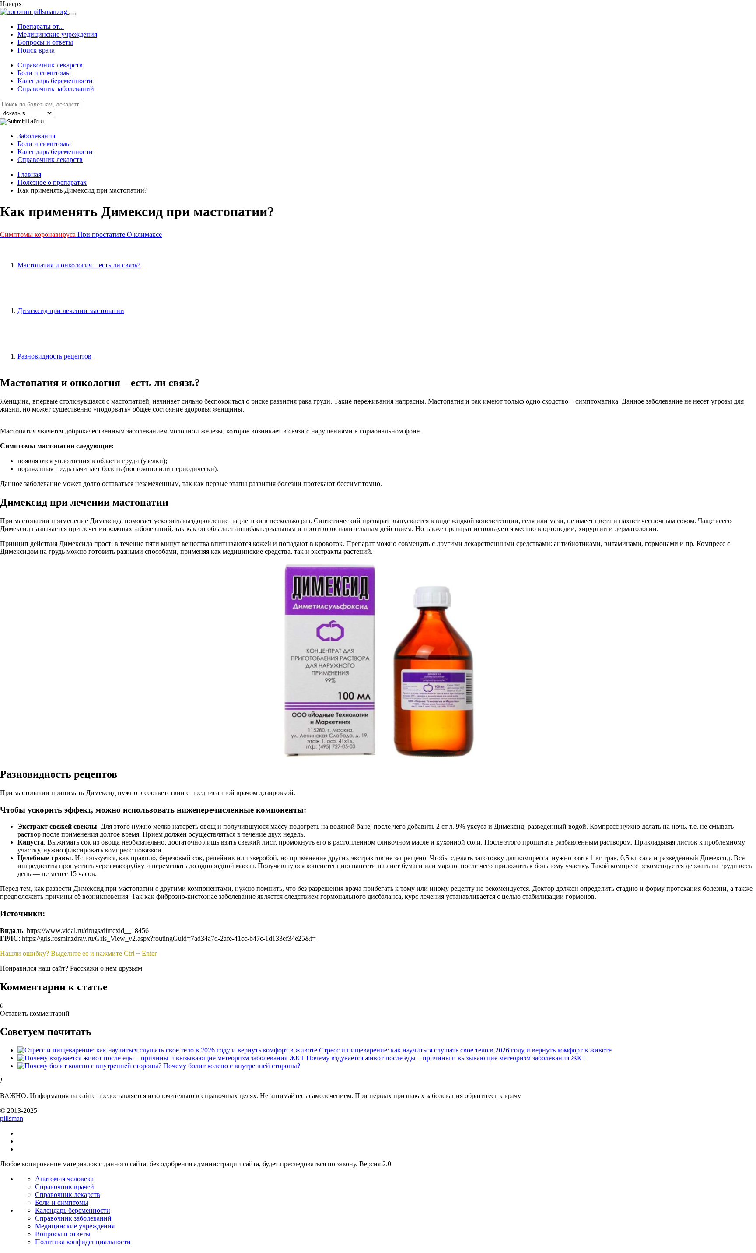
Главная (29, 174)
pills (11, 1118)
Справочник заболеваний (56, 88)
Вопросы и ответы (45, 42)
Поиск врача (36, 50)
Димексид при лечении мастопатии (71, 310)
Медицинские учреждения (57, 34)
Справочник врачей (64, 1186)
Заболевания (36, 136)
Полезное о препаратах (52, 182)
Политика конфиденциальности (83, 1242)
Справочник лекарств (50, 65)
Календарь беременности (55, 80)
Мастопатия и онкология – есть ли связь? (79, 265)
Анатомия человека (64, 1179)
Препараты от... (41, 26)
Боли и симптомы (44, 73)
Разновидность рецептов (54, 356)
